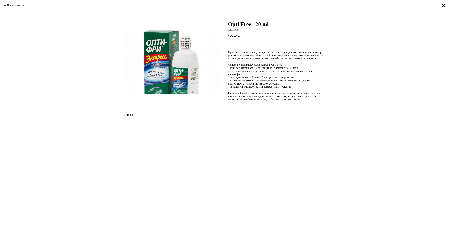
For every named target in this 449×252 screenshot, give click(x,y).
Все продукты (15, 5)
